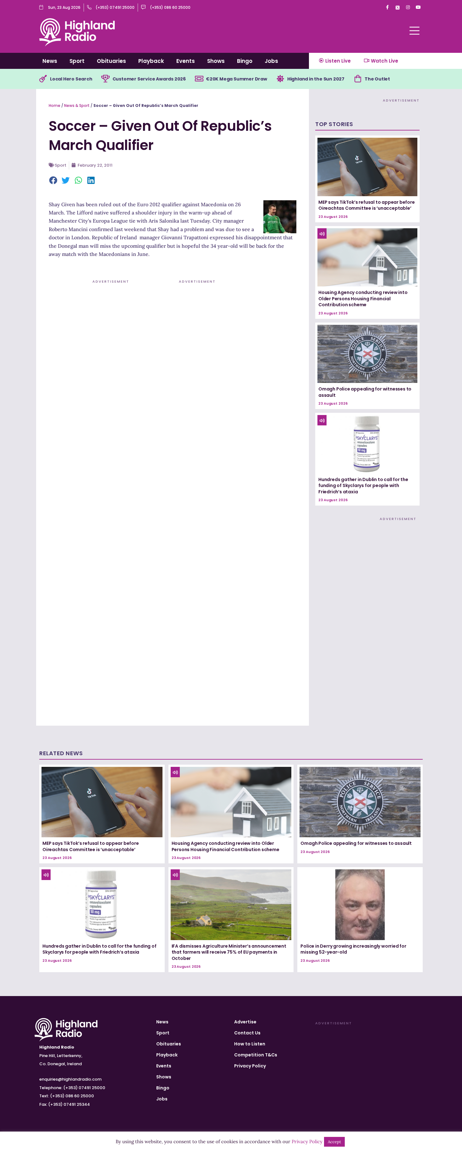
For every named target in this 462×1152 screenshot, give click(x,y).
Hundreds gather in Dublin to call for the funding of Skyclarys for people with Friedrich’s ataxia (363, 485)
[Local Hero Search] (43, 79)
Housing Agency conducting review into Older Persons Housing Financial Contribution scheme (363, 298)
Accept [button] (334, 1141)
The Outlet (377, 79)
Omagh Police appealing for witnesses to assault (364, 392)
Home (54, 105)
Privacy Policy (250, 1066)
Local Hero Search (71, 79)
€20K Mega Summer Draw (236, 79)
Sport (77, 61)
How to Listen (249, 1044)
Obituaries (111, 61)
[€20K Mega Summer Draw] (199, 79)
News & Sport (77, 105)
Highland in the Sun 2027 (315, 79)
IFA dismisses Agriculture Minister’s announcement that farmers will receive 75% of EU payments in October (229, 952)
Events (185, 61)
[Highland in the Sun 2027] (280, 79)
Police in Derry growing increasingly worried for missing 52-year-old (353, 949)
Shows (216, 61)
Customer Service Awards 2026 (149, 79)
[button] (53, 181)
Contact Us (247, 1033)
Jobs (271, 61)
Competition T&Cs (255, 1055)
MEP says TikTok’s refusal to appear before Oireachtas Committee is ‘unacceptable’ (366, 205)
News (49, 61)
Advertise (245, 1022)
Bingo (244, 61)
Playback (151, 61)
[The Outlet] (357, 79)
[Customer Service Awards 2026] (105, 79)
